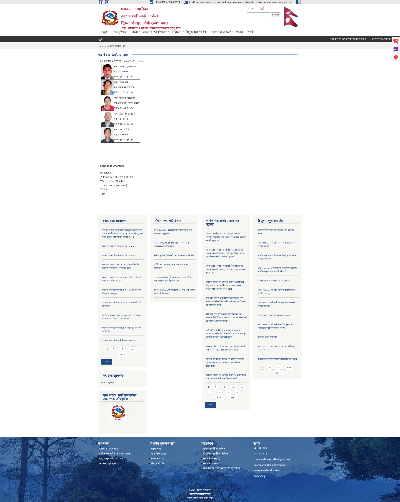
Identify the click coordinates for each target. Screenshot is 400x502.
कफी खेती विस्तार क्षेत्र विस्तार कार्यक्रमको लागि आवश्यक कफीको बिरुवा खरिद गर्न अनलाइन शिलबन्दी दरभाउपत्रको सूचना (226, 301)
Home (101, 46)
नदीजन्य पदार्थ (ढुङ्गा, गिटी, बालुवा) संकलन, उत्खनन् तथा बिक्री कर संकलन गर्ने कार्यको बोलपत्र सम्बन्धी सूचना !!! (226, 237)
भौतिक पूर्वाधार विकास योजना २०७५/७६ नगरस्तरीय (174, 255)
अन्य (106, 361)
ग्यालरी (239, 32)
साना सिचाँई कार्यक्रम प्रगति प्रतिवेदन (221, 468)
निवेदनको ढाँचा (158, 463)
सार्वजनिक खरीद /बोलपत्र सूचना (114, 453)
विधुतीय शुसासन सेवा (196, 32)
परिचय (135, 32)
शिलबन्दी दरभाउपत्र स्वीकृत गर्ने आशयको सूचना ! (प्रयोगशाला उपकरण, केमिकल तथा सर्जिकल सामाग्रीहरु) (225, 362)
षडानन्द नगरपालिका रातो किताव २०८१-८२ (119, 255)
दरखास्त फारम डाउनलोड (267, 337)
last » (122, 354)
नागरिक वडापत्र (159, 458)
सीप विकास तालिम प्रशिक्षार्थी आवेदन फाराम (275, 280)
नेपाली (262, 8)
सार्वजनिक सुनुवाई (211, 458)
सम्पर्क (251, 32)
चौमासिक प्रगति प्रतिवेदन (215, 453)
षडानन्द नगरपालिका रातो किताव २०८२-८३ (119, 246)
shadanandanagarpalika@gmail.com (272, 459)
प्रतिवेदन (176, 32)
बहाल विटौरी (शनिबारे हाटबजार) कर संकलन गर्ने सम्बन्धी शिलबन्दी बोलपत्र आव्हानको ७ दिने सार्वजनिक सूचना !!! (226, 269)
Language (106, 166)
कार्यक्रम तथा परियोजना (155, 32)
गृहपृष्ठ (105, 32)
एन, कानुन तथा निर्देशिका (111, 458)
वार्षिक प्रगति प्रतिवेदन (214, 448)
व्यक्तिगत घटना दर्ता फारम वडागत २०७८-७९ (275, 315)
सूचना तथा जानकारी (221, 32)
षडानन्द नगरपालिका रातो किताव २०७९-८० (119, 340)
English (251, 8)
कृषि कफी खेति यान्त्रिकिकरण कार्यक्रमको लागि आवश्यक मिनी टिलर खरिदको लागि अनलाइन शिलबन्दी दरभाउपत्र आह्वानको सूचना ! (226, 317)
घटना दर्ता (156, 448)
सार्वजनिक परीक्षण (211, 463)
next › (134, 349)
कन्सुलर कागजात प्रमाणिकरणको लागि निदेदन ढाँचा (277, 359)
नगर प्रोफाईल (120, 32)
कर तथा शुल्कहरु (107, 382)
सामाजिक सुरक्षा (158, 453)
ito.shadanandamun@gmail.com (269, 465)
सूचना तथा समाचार (108, 448)
